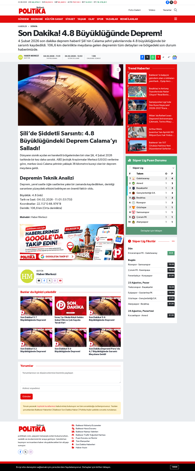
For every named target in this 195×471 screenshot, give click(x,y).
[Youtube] (60, 280)
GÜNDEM (23, 19)
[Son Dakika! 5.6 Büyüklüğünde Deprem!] (105, 306)
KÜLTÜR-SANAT (54, 19)
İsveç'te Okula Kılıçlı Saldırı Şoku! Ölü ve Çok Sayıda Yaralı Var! (69, 320)
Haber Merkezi (46, 274)
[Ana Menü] (175, 19)
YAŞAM (82, 19)
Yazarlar (167, 10)
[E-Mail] (39, 280)
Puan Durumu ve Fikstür (86, 438)
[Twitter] (49, 280)
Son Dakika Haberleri (85, 444)
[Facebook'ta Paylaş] (142, 57)
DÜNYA (34, 26)
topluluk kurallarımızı (46, 406)
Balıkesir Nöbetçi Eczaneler (88, 425)
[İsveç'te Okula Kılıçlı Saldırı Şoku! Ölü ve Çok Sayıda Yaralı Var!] (71, 306)
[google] (72, 242)
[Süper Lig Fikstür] (173, 241)
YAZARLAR (112, 19)
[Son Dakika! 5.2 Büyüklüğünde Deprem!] (36, 337)
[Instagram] (55, 280)
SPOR (100, 19)
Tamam (174, 467)
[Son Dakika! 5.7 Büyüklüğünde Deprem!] (36, 306)
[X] (25, 452)
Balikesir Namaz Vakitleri (87, 432)
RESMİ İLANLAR (129, 19)
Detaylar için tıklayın (151, 231)
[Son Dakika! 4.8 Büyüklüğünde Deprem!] (70, 95)
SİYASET (70, 19)
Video (152, 10)
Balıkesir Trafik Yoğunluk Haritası (90, 435)
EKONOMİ (37, 19)
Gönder (26, 396)
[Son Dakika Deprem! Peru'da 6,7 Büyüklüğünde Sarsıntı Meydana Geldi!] (105, 337)
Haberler (22, 26)
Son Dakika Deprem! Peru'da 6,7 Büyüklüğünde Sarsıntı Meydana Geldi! (104, 351)
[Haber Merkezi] (27, 276)
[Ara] (175, 10)
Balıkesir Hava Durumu (86, 428)
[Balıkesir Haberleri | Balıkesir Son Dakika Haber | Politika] (32, 10)
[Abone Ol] (174, 57)
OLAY (91, 19)
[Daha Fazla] (158, 57)
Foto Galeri (135, 10)
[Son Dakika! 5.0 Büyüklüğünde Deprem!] (71, 337)
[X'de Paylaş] (147, 57)
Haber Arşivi (81, 448)
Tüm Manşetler (83, 441)
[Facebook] (44, 280)
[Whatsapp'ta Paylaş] (152, 57)
